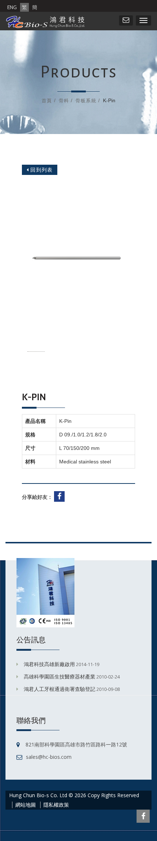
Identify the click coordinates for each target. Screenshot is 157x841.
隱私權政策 (56, 805)
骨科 (64, 100)
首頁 (47, 100)
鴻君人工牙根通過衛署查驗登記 (59, 688)
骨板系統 (86, 100)
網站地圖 (25, 805)
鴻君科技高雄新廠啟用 (49, 664)
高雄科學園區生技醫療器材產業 (59, 676)
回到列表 (41, 170)
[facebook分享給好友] (60, 496)
